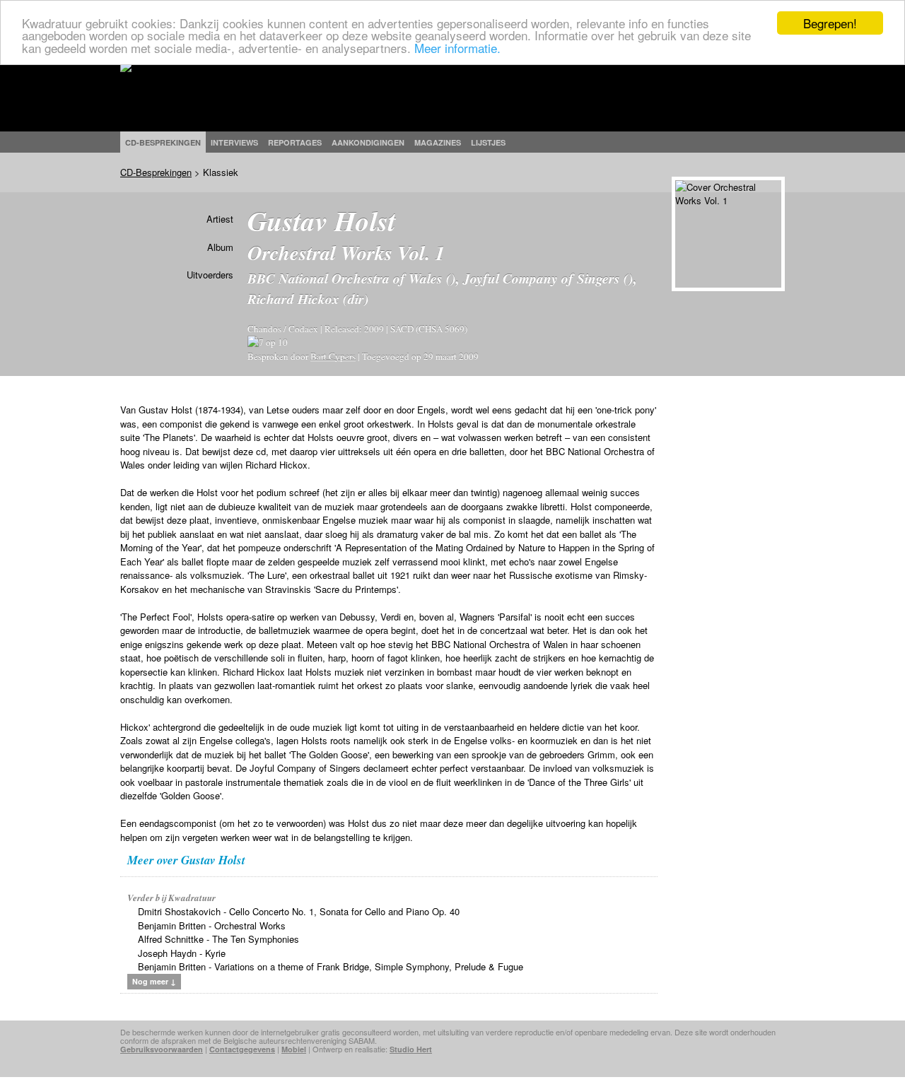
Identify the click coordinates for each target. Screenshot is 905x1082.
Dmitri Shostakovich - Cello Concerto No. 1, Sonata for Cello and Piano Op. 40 (299, 911)
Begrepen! (830, 23)
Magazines (437, 142)
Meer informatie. (457, 48)
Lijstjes (488, 142)
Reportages (295, 142)
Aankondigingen (368, 142)
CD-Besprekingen (156, 172)
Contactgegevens (242, 1049)
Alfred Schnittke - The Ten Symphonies (218, 939)
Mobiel (293, 1049)
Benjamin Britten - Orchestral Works (212, 925)
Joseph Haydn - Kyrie (182, 953)
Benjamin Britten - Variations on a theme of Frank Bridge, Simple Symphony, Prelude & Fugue (330, 966)
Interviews (234, 142)
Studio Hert (411, 1049)
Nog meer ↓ (154, 981)
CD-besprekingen (163, 142)
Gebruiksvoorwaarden (161, 1049)
